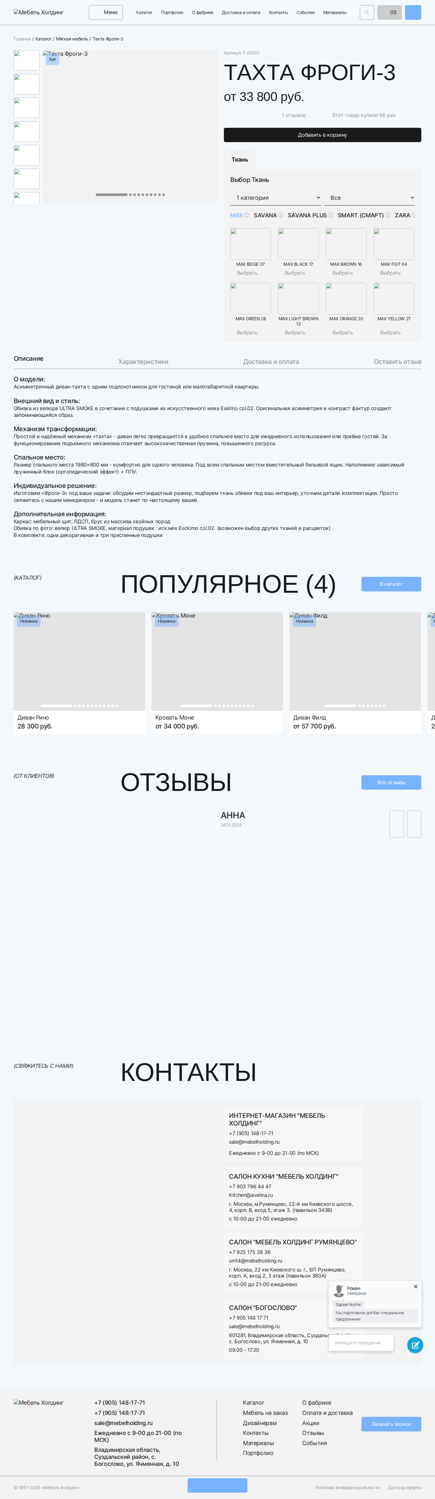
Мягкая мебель (72, 38)
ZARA (402, 215)
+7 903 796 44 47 (250, 1187)
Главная (22, 38)
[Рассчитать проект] (217, 1485)
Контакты (278, 12)
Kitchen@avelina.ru (251, 1195)
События (305, 12)
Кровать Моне (174, 717)
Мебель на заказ (265, 1412)
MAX (236, 215)
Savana (265, 215)
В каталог (391, 584)
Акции (310, 1423)
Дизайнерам (260, 1423)
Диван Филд (309, 717)
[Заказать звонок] (413, 12)
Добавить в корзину (322, 135)
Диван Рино (33, 717)
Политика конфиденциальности (347, 1487)
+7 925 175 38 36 (249, 1252)
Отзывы (313, 1433)
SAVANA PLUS (307, 215)
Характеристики (143, 362)
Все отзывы (391, 782)
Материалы (334, 12)
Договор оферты (404, 1487)
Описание (29, 359)
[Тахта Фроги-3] (130, 127)
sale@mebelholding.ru (254, 1142)
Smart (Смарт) (361, 215)
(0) (393, 12)
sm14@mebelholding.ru (255, 1261)
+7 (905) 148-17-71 (251, 1133)
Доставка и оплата (241, 12)
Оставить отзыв (397, 362)
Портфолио (172, 12)
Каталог (144, 12)
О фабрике (202, 12)
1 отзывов (294, 115)
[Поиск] (367, 12)
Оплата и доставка (327, 1412)
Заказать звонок (392, 1424)
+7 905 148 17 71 (248, 1317)
